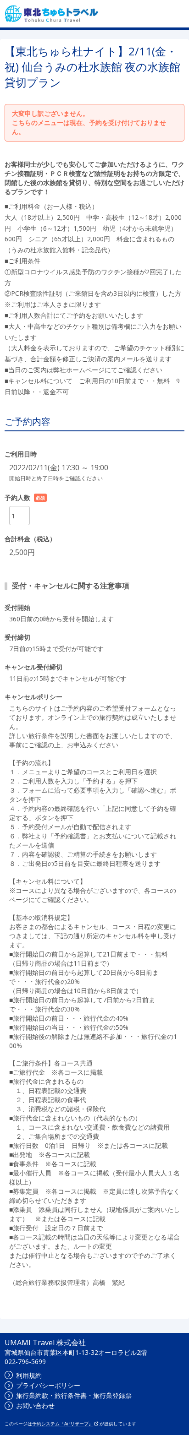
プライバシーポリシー (48, 1385)
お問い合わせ (35, 1405)
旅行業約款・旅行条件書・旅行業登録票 (74, 1395)
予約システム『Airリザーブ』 (62, 1423)
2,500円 (22, 552)
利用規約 (29, 1375)
